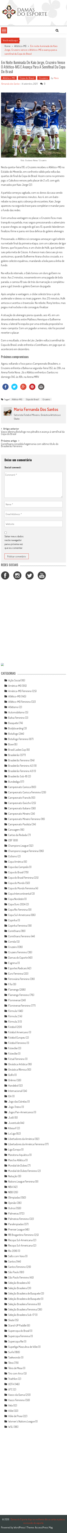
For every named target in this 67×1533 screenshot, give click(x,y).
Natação (12, 1176)
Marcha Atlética (16, 1160)
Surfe (11, 1352)
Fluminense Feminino (19, 1005)
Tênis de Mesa (15, 1368)
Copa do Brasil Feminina (21, 877)
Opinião (12, 1203)
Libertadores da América (21, 1139)
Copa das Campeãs (18, 867)
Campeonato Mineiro (19, 813)
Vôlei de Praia (15, 1416)
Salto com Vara (16, 1256)
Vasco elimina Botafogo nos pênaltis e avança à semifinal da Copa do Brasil (33, 433)
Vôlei (10, 1410)
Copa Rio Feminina (18, 909)
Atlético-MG (20, 46)
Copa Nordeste (16, 899)
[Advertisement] (33, 621)
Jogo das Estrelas (17, 1101)
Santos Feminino (17, 1266)
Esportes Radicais (17, 968)
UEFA (11, 1384)
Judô (11, 1117)
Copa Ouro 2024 (16, 904)
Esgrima (12, 963)
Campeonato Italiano (19, 808)
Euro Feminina (15, 973)
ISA (10, 1096)
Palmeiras (13, 1213)
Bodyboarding (15, 728)
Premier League (16, 1229)
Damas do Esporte (18, 957)
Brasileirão (13, 755)
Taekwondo (14, 1357)
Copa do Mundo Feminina (21, 888)
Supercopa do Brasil (18, 1330)
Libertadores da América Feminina (26, 1144)
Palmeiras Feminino (18, 1219)
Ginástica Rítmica (17, 1069)
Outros (11, 1208)
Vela (10, 1405)
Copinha (12, 920)
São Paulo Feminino (18, 1277)
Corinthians (14, 931)
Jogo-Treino (14, 1107)
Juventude (14, 1123)
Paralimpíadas (16, 1224)
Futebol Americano (18, 1032)
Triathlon (13, 1378)
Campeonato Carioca (19, 787)
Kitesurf (12, 1128)
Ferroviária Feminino (19, 979)
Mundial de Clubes (17, 1165)
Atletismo (13, 707)
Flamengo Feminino (18, 995)
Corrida (12, 941)
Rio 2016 (12, 1251)
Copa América (15, 861)
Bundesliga (14, 781)
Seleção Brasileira (17, 1282)
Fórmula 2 (13, 1016)
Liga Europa (14, 1149)
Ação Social (14, 680)
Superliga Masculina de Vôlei (23, 1346)
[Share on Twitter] (14, 389)
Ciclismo (12, 856)
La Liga (12, 1133)
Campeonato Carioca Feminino (24, 792)
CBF (10, 840)
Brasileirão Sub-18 (17, 776)
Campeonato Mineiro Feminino (24, 819)
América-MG (14, 685)
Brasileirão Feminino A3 (20, 771)
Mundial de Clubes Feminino (22, 1171)
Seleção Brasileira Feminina (22, 1304)
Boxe (11, 744)
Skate (11, 1320)
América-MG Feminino (20, 691)
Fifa (10, 984)
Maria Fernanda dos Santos (36, 409)
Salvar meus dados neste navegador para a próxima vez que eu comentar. (14, 542)
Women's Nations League (21, 1421)
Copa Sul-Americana (19, 915)
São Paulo (13, 1272)
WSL (10, 1426)
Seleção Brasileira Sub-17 (21, 1314)
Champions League (18, 845)
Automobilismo (16, 712)
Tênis (10, 1362)
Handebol (13, 1085)
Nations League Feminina (21, 1181)
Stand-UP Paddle (17, 1325)
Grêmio (12, 1080)
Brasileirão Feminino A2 (20, 765)
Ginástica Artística (17, 1064)
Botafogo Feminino (18, 739)
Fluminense (14, 1000)
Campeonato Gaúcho (19, 803)
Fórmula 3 (13, 1021)
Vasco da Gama (16, 1394)
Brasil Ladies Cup (17, 749)
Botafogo (13, 733)
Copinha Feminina (17, 925)
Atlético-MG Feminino (19, 701)
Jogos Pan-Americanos (20, 1112)
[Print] (41, 389)
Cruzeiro (43, 78)
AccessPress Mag (44, 1527)
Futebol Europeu (16, 1037)
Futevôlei (13, 1048)
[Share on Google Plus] (23, 389)
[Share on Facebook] (5, 389)
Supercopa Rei (15, 1341)
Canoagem (14, 829)
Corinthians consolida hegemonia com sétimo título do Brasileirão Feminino (29, 445)
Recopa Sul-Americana (20, 1240)
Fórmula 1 (13, 1011)
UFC (10, 1389)
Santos (12, 1261)
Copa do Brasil (27, 78)
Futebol (12, 1027)
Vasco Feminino (16, 1400)
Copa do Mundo (16, 883)
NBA (10, 1187)
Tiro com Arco (15, 1373)
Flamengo (13, 989)
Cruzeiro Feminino (17, 952)
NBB (10, 1192)
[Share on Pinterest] (32, 389)
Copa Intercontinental (19, 893)
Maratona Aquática (18, 1155)
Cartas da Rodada (17, 835)
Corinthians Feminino (19, 936)
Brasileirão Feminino (19, 760)
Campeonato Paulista (19, 824)
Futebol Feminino (17, 1043)
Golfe (11, 1075)
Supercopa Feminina (19, 1336)
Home (7, 46)
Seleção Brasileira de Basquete (24, 1293)
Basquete (13, 723)
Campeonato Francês (19, 797)
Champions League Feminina (23, 851)
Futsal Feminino (16, 1059)
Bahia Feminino (16, 717)
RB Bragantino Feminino (21, 1235)
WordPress (20, 1527)
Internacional (15, 1091)
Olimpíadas (14, 1197)
